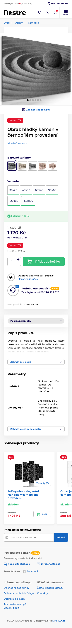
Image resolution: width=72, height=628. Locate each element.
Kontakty (42, 593)
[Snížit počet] (18, 264)
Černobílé (33, 22)
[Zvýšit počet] (18, 259)
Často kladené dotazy (50, 587)
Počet (12, 261)
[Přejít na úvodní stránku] (15, 12)
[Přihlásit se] (47, 12)
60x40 (39, 190)
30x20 (13, 190)
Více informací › (17, 143)
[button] (40, 12)
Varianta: (13, 181)
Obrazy (19, 22)
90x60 (52, 190)
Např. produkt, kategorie (27, 29)
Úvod (7, 22)
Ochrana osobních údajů (19, 593)
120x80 (13, 200)
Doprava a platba (14, 598)
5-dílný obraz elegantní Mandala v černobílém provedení (23, 495)
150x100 (28, 200)
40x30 (26, 190)
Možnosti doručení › (29, 279)
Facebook (33, 571)
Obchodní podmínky (16, 587)
